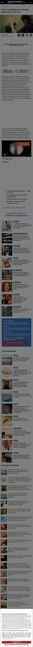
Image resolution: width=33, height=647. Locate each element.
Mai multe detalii (23, 618)
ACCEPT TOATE (16, 642)
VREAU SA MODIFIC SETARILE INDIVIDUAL (16, 644)
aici (10, 625)
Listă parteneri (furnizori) (6, 639)
